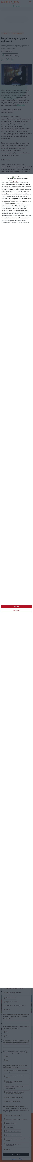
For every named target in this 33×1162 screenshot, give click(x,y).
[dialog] (16, 581)
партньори (15, 181)
